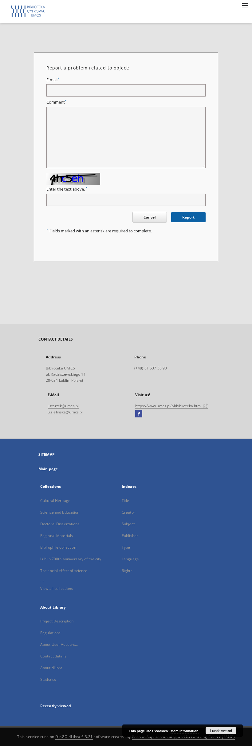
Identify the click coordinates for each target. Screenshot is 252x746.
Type (126, 547)
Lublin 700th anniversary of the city (70, 559)
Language (130, 559)
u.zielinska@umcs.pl (65, 412)
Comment (56, 102)
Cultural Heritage (55, 500)
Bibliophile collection (58, 547)
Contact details (53, 656)
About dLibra (51, 667)
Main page (48, 469)
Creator (128, 512)
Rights (127, 570)
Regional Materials (56, 535)
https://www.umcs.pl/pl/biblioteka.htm (168, 406)
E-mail (52, 79)
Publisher (130, 535)
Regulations (50, 632)
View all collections (56, 588)
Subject (128, 524)
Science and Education (60, 512)
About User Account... (59, 644)
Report (188, 217)
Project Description (56, 621)
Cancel (150, 217)
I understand (221, 730)
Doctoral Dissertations (60, 524)
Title (125, 500)
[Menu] (244, 5)
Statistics (48, 679)
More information (185, 730)
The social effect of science (63, 570)
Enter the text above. (66, 189)
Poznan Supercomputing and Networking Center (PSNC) (183, 736)
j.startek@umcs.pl (63, 406)
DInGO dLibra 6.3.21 (74, 736)
